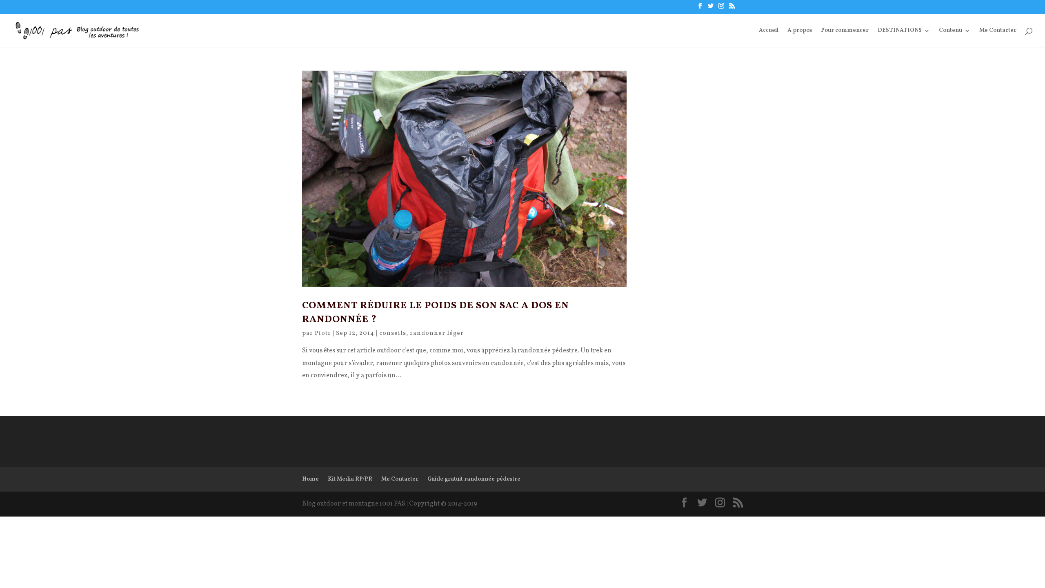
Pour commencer (845, 31)
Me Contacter (997, 31)
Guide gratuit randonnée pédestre (473, 479)
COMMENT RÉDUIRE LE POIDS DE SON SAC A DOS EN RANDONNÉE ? (435, 313)
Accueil (768, 31)
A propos (799, 31)
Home (310, 479)
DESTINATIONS (900, 31)
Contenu (950, 31)
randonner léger (437, 333)
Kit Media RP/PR (350, 479)
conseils (392, 333)
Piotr (323, 333)
